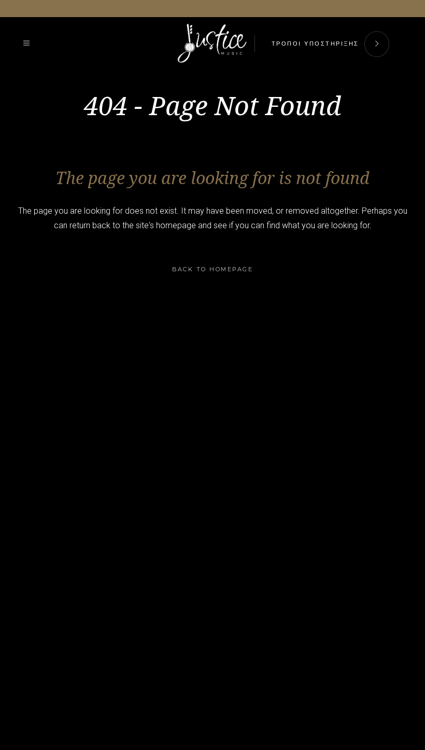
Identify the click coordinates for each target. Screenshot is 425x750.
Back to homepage (212, 269)
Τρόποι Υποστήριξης (315, 43)
